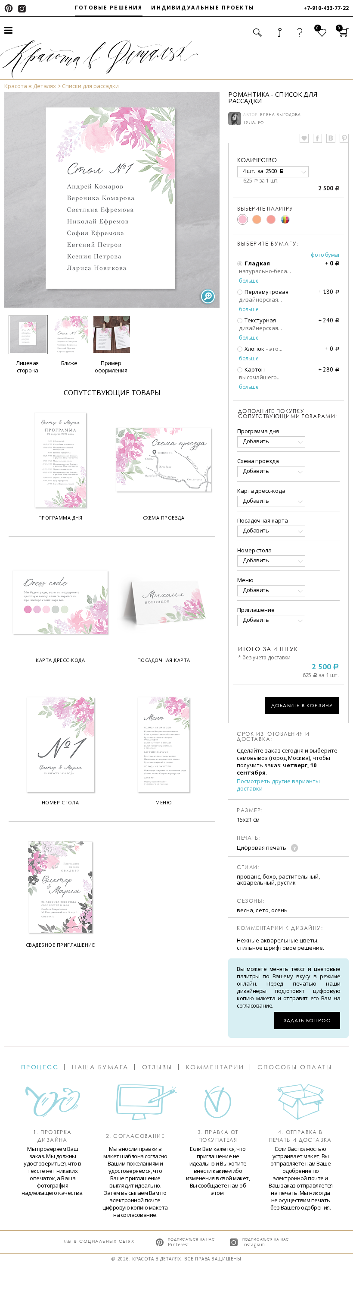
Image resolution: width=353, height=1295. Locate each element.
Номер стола (254, 550)
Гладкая (256, 263)
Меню (245, 580)
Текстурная (259, 320)
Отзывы (157, 1067)
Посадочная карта (262, 520)
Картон (254, 369)
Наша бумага (100, 1067)
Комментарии (215, 1067)
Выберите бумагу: (268, 243)
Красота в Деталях (30, 86)
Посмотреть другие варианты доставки (278, 785)
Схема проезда (258, 461)
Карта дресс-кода (261, 491)
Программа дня (258, 431)
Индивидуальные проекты (202, 7)
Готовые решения (108, 7)
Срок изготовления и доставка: (273, 736)
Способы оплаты (294, 1067)
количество (257, 160)
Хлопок (253, 349)
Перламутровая (265, 292)
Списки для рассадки (90, 86)
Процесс (40, 1067)
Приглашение (256, 610)
